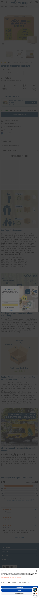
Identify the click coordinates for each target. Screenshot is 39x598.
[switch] (35, 595)
